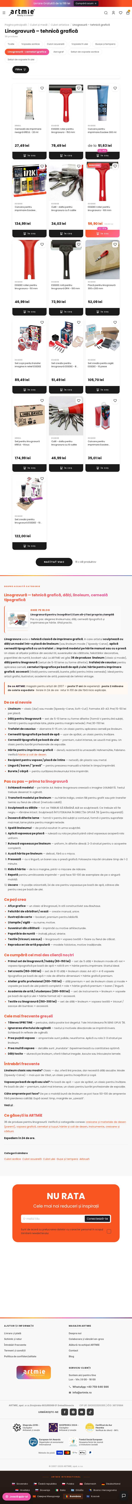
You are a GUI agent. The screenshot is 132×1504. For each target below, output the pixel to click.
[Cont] (113, 13)
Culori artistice (60, 25)
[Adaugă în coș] (29, 155)
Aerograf (58, 51)
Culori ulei (49, 1159)
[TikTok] (90, 1412)
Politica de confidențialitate (20, 1356)
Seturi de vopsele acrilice (85, 51)
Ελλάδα (77, 1490)
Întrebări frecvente (15, 1344)
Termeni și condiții (15, 1350)
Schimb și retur (13, 1338)
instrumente (96, 1126)
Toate (11, 44)
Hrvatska (22, 1490)
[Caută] (106, 13)
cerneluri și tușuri (47, 1126)
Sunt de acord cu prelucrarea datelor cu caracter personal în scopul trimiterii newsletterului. (62, 1231)
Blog (71, 1356)
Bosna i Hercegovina (103, 1490)
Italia (60, 1490)
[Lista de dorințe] (120, 12)
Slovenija (42, 1490)
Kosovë (93, 1496)
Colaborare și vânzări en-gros (86, 1338)
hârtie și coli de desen (32, 754)
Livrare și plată (12, 1333)
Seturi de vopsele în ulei (21, 59)
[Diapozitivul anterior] (16, 103)
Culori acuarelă (55, 44)
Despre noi (75, 1333)
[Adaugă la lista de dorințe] (42, 88)
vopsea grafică (26, 1126)
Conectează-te (97, 1219)
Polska (68, 1484)
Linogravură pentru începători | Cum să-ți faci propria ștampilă (72, 614)
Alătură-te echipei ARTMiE (84, 1344)
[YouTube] (81, 1412)
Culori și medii (38, 25)
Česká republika (45, 1484)
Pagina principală (16, 25)
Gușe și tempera (67, 1159)
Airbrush (84, 1159)
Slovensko (20, 1484)
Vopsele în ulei (80, 44)
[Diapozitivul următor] (43, 103)
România (73, 1496)
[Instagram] (73, 1412)
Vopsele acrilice (30, 44)
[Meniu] (4, 13)
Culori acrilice (12, 1159)
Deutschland (111, 1484)
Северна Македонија (46, 1496)
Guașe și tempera (105, 44)
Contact (73, 1350)
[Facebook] (64, 1412)
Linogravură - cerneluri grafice (27, 51)
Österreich (88, 1484)
